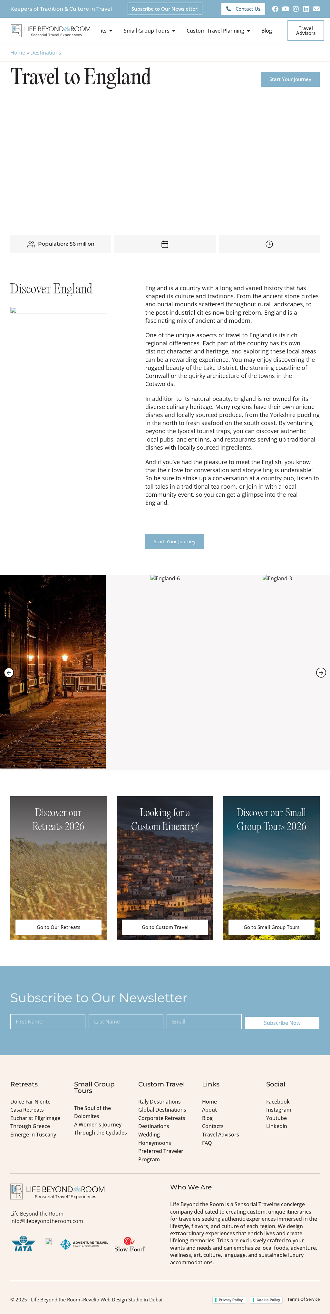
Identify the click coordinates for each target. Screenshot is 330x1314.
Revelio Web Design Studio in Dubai (122, 1299)
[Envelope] (316, 9)
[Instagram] (296, 9)
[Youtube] (285, 9)
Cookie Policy (268, 1300)
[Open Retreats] (110, 31)
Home (17, 52)
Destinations (45, 52)
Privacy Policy (231, 1300)
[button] (9, 672)
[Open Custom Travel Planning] (248, 31)
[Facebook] (275, 9)
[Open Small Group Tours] (173, 31)
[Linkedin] (306, 9)
